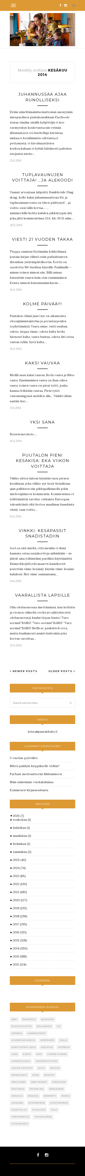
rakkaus (17, 1096)
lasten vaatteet (22, 1068)
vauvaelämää (43, 1117)
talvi (54, 1110)
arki (14, 1019)
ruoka (65, 1096)
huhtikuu (21, 828)
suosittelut (19, 1110)
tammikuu (22, 852)
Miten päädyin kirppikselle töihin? (35, 766)
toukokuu (22, 820)
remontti (50, 1096)
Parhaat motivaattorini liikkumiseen (36, 774)
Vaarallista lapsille (42, 595)
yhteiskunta (20, 1124)
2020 (20, 900)
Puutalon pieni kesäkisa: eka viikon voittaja (42, 461)
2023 (19, 876)
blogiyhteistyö (22, 1026)
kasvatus (47, 1047)
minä (35, 1075)
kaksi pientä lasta (24, 1047)
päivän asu (37, 1089)
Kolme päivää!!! (42, 304)
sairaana (17, 1103)
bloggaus (47, 1019)
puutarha (18, 1089)
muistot (49, 1075)
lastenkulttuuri (47, 1061)
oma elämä (19, 1082)
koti (39, 1054)
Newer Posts (24, 671)
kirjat (27, 1054)
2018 (20, 916)
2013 (20, 956)
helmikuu (21, 844)
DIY (59, 1026)
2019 (20, 908)
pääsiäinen (56, 1089)
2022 (20, 884)
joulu (63, 1040)
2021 (20, 892)
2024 (19, 868)
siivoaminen (37, 1103)
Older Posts (60, 671)
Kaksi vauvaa (42, 363)
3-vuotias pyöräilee (24, 758)
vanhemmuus (20, 1117)
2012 (19, 964)
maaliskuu (22, 836)
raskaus (33, 1096)
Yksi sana (42, 422)
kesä (15, 1054)
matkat (55, 1068)
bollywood (44, 1026)
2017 (20, 924)
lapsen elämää (57, 1054)
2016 (20, 932)
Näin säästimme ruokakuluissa (31, 782)
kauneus (64, 1047)
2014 (20, 948)
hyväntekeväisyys (23, 1040)
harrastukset (36, 1033)
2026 (18, 816)
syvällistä (39, 1110)
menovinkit (19, 1075)
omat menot (39, 1082)
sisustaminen (59, 1103)
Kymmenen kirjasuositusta (29, 790)
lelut (41, 1068)
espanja (17, 1033)
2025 (19, 860)
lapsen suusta (21, 1061)
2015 (20, 940)
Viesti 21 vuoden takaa (42, 239)
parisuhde (59, 1082)
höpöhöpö (47, 1040)
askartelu (29, 1019)
